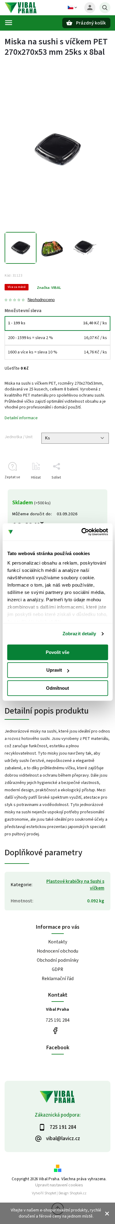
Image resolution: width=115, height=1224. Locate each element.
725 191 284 (58, 1020)
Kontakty (57, 942)
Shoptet (50, 1193)
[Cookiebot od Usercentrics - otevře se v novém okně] (82, 532)
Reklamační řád (58, 978)
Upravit (54, 670)
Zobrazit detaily (79, 633)
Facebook (55, 1030)
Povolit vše (57, 652)
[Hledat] (104, 7)
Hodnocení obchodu (57, 951)
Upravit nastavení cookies (59, 1185)
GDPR (57, 969)
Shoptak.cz (78, 1193)
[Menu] (8, 22)
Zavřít (91, 488)
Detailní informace (21, 418)
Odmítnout (57, 688)
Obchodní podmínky (58, 960)
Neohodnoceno (41, 300)
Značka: (49, 287)
